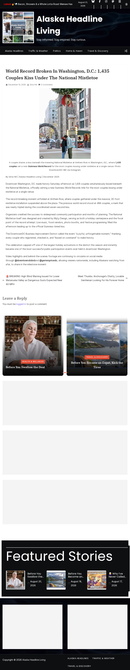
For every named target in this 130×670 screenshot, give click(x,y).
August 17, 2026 (117, 583)
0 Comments (47, 84)
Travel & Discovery (98, 50)
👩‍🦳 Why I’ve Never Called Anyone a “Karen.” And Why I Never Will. (117, 575)
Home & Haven (74, 50)
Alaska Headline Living (34, 659)
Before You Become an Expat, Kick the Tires (97, 365)
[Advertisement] (65, 403)
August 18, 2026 (76, 583)
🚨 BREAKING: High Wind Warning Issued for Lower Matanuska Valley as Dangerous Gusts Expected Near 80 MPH (34, 280)
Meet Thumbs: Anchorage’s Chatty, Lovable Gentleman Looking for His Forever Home (101, 278)
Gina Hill (33, 84)
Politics (57, 50)
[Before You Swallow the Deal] (15, 580)
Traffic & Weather (38, 50)
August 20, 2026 (36, 583)
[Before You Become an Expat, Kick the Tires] (56, 580)
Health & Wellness (33, 361)
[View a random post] (125, 51)
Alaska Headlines (14, 50)
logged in (21, 304)
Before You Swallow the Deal (25, 367)
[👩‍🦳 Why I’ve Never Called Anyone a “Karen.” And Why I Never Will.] (96, 580)
